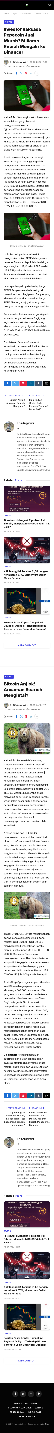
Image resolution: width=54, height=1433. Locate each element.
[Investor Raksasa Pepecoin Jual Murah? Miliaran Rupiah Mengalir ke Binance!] (27, 95)
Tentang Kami (17, 1412)
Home (6, 14)
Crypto (14, 14)
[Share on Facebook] (16, 73)
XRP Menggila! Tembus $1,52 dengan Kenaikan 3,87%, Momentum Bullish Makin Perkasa (26, 575)
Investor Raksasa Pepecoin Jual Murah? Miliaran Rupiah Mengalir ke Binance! (39, 1118)
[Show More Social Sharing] (36, 73)
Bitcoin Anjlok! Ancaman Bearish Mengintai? (15, 403)
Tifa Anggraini (19, 62)
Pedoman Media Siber (20, 1408)
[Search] (49, 4)
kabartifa (44, 1424)
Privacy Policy (27, 1416)
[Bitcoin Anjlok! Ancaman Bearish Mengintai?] (27, 738)
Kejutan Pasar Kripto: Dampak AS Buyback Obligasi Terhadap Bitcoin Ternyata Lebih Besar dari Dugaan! (25, 626)
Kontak (38, 1408)
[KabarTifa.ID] (27, 5)
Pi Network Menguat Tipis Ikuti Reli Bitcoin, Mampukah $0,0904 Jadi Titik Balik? (27, 523)
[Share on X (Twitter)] (21, 73)
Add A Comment (27, 645)
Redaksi (18, 1403)
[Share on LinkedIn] (31, 73)
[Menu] (5, 4)
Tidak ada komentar (15, 66)
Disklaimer (31, 1403)
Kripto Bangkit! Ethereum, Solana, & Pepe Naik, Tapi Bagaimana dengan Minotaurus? (14, 1118)
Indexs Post (34, 1412)
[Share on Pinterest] (26, 73)
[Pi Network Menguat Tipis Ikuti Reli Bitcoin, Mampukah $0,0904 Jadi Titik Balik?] (27, 499)
